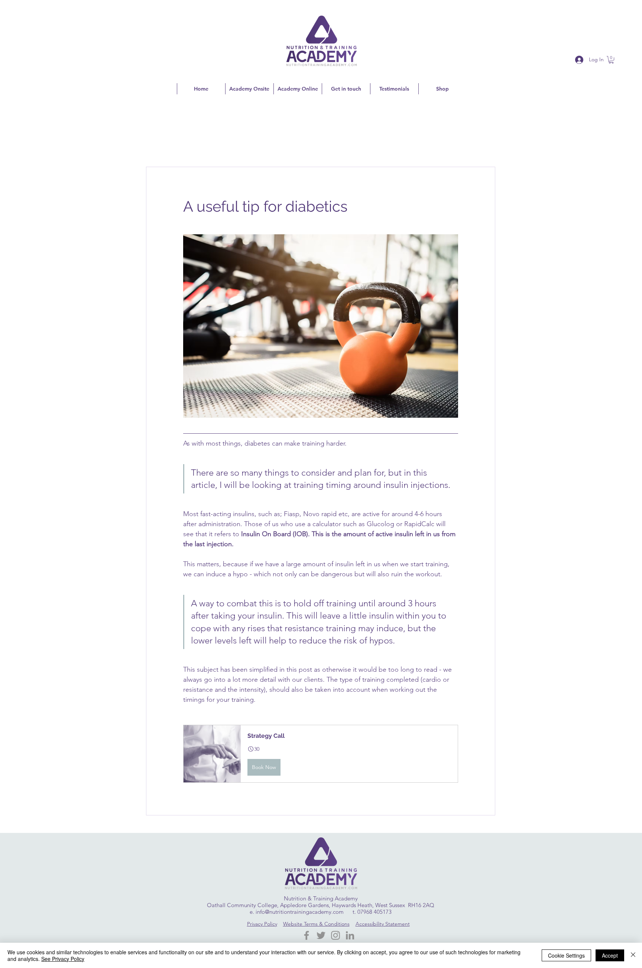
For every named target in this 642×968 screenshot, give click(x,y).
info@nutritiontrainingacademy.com (300, 911)
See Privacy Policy (62, 958)
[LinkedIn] (350, 935)
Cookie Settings (566, 955)
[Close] (633, 955)
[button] (611, 59)
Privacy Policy (262, 923)
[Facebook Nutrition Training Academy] (306, 935)
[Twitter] (321, 935)
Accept (610, 955)
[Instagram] (335, 935)
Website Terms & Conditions (316, 923)
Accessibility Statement (383, 923)
